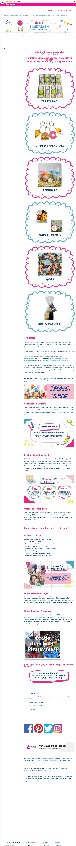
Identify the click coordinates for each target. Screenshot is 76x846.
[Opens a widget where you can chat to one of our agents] (7, 842)
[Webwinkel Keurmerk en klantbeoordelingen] (49, 747)
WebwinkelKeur (31, 762)
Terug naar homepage (49, 54)
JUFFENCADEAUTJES (43, 16)
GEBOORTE (55, 16)
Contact (28, 36)
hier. (52, 770)
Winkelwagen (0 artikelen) (64, 10)
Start (7, 36)
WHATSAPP (20, 36)
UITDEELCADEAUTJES (11, 16)
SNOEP (32, 16)
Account (49, 10)
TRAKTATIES (24, 16)
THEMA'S (64, 16)
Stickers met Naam (38, 36)
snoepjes (51, 358)
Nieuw (13, 36)
